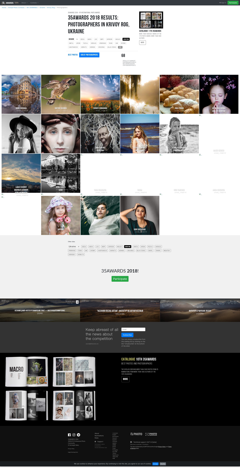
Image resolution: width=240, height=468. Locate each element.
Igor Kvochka (21, 108)
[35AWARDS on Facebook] (69, 435)
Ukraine (71, 39)
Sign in (223, 3)
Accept (155, 464)
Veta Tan (100, 150)
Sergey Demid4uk (100, 108)
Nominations (99, 436)
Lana (61, 190)
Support (100, 441)
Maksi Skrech (218, 150)
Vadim (139, 190)
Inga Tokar (179, 108)
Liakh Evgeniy (21, 150)
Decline (163, 464)
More (142, 43)
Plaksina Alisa (179, 150)
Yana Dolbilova (100, 190)
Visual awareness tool (101, 447)
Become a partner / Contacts (139, 444)
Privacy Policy (71, 448)
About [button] (23, 3)
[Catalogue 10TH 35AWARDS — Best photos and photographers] (50, 388)
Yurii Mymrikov (21, 193)
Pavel (140, 108)
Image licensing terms (73, 452)
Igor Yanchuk (179, 190)
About (97, 433)
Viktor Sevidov (61, 108)
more (120, 47)
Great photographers (89, 55)
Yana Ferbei (139, 150)
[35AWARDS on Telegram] (78, 435)
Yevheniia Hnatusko (61, 148)
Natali (60, 229)
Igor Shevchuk (140, 229)
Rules (96, 438)
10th (16, 2)
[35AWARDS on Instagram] (73, 435)
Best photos (73, 55)
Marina (100, 229)
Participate (233, 3)
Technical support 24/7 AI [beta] (145, 442)
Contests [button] (33, 3)
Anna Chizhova (219, 190)
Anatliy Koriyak (218, 111)
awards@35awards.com (92, 343)
